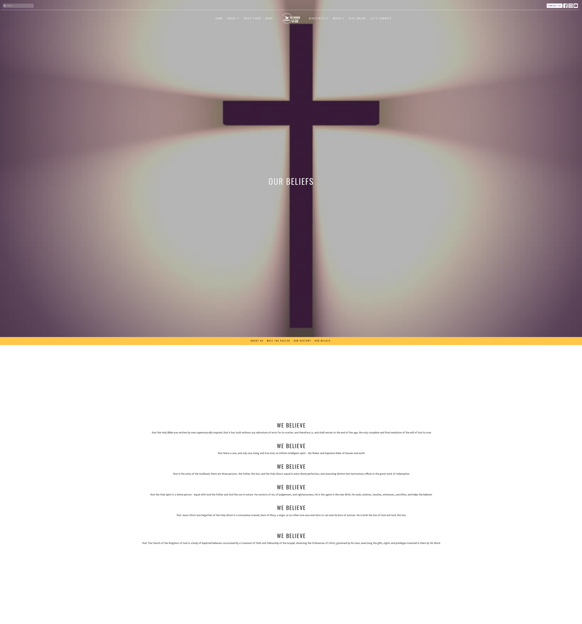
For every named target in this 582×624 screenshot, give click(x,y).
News (269, 18)
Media (337, 18)
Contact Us (554, 5)
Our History (302, 340)
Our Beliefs (323, 340)
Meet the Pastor (278, 340)
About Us (257, 340)
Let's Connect (381, 18)
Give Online (357, 18)
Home (219, 18)
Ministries (317, 18)
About (231, 18)
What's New (252, 18)
